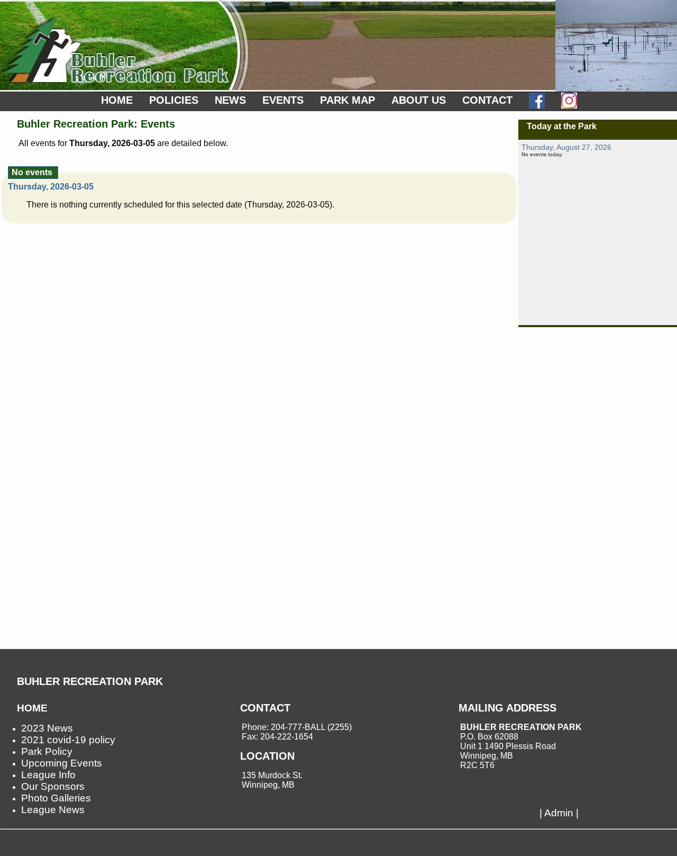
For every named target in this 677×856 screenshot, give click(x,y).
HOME (117, 100)
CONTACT (487, 100)
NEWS (230, 100)
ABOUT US (418, 100)
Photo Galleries (56, 798)
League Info (48, 774)
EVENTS (283, 100)
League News (53, 809)
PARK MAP (347, 100)
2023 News (47, 728)
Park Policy (46, 751)
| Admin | (559, 812)
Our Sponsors (53, 786)
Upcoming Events (61, 763)
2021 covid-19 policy (68, 739)
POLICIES (173, 100)
